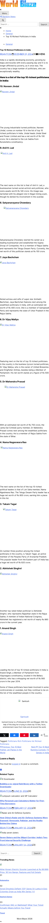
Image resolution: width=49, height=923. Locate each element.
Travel (2, 913)
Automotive (4, 880)
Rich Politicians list (26, 741)
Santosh (7, 54)
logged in (16, 764)
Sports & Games (6, 897)
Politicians (12, 741)
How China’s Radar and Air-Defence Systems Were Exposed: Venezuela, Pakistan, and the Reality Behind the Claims (24, 820)
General (9, 44)
